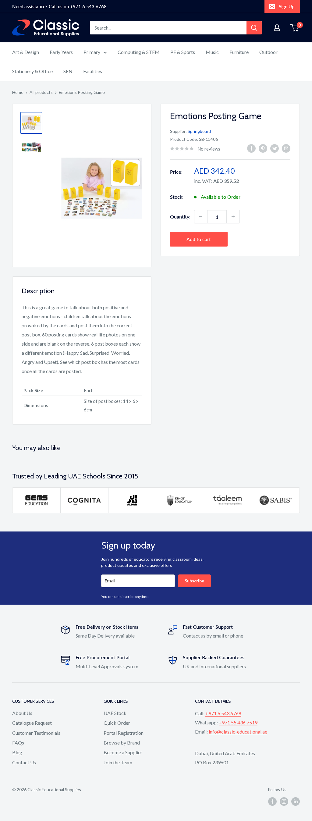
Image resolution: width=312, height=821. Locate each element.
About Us (22, 713)
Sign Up (286, 6)
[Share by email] (286, 148)
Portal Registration (124, 733)
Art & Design (25, 52)
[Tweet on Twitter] (274, 148)
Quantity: (180, 216)
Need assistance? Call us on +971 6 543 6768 (59, 6)
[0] (295, 27)
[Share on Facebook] (251, 148)
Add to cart (198, 239)
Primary (91, 52)
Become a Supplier (123, 752)
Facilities (92, 71)
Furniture (239, 52)
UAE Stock (115, 713)
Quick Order (117, 723)
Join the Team (118, 762)
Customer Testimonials (36, 733)
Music (212, 52)
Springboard (199, 131)
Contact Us (24, 762)
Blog (17, 752)
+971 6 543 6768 (223, 713)
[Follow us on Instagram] (284, 801)
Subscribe (194, 580)
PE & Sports (182, 52)
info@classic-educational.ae (238, 731)
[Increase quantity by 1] (233, 216)
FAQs (18, 742)
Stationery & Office (32, 71)
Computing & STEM (139, 52)
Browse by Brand (122, 742)
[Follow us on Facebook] (272, 801)
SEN (68, 71)
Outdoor (268, 52)
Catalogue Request (32, 723)
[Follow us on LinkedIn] (295, 801)
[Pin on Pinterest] (263, 148)
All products (41, 92)
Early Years (61, 52)
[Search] (254, 27)
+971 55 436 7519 (238, 722)
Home (17, 92)
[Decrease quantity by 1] (200, 216)
